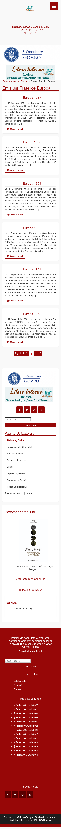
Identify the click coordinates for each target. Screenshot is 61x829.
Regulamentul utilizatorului (19, 446)
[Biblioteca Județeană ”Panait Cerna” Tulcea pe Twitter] (27, 409)
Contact (17, 689)
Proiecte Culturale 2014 (26, 754)
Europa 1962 (32, 313)
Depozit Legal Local (16, 473)
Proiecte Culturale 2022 (26, 721)
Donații (10, 466)
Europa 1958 (32, 142)
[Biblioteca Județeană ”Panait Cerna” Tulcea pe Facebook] (19, 409)
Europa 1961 (32, 269)
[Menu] (54, 6)
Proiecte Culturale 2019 (26, 733)
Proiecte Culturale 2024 (26, 713)
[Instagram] (34, 409)
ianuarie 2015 (20, 608)
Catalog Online (21, 680)
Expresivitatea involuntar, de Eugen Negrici (33, 567)
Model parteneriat (15, 453)
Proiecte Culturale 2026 (26, 705)
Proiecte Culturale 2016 (26, 746)
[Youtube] (41, 409)
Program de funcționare (18, 493)
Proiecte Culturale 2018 (26, 738)
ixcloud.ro (51, 817)
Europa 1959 (32, 183)
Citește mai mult (16, 128)
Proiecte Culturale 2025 (26, 709)
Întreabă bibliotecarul (17, 486)
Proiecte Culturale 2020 (26, 729)
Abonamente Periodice (17, 480)
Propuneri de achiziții (16, 460)
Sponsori (18, 685)
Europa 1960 (32, 227)
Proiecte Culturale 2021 (26, 725)
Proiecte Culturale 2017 (26, 742)
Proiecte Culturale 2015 (26, 750)
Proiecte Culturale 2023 (26, 717)
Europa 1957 (32, 97)
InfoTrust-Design (24, 817)
